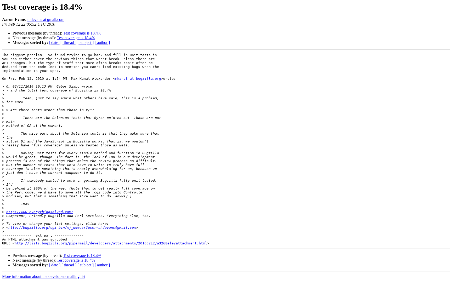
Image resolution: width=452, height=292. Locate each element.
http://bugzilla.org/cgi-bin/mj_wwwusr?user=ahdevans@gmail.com (72, 228)
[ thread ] (68, 42)
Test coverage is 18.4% (82, 33)
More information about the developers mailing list (43, 276)
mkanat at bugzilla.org (138, 79)
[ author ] (102, 42)
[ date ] (54, 42)
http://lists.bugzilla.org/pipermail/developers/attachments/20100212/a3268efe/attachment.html (111, 243)
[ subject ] (85, 42)
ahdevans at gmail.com (45, 19)
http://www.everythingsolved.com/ (39, 212)
